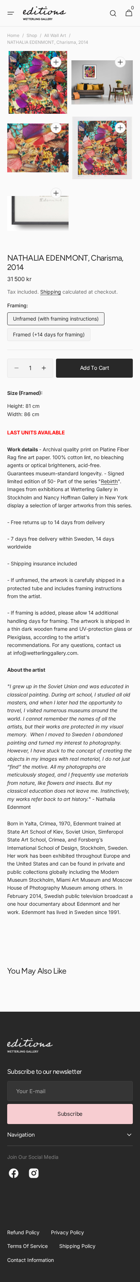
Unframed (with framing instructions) (56, 320)
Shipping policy (77, 1246)
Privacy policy (67, 1232)
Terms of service (27, 1246)
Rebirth (109, 481)
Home (13, 35)
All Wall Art (55, 35)
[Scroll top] (131, 1273)
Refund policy (23, 1232)
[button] (11, 13)
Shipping (50, 292)
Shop (32, 35)
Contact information (30, 1260)
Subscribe (70, 1113)
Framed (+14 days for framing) (49, 336)
